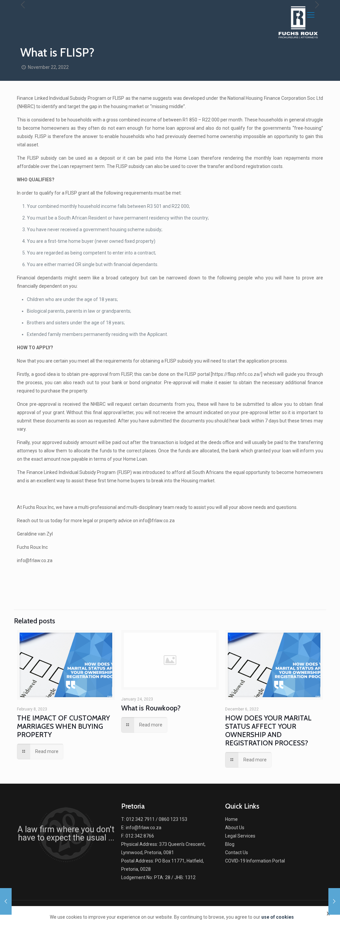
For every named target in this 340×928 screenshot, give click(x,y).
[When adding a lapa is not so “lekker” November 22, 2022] (334, 901)
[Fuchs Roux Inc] (298, 22)
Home (231, 819)
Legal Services (240, 836)
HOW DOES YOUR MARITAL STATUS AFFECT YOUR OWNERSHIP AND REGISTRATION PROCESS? (268, 730)
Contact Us (236, 852)
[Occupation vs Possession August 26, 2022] (6, 901)
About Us (234, 827)
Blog (229, 844)
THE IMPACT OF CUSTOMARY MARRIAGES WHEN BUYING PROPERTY (63, 726)
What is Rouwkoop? (151, 708)
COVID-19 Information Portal (255, 860)
